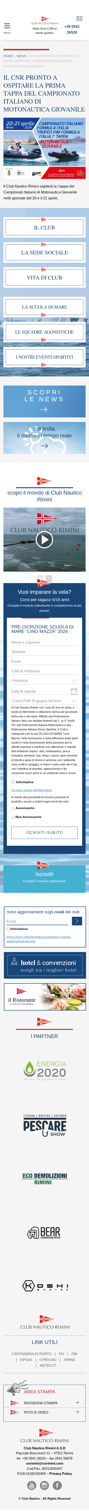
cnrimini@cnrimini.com (44, 1463)
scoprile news (44, 396)
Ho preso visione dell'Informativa (31, 790)
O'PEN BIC (48, 1360)
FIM (74, 1354)
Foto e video (36, 1412)
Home (8, 56)
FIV (61, 1354)
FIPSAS (26, 1360)
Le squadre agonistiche (44, 332)
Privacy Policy (60, 1473)
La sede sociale (44, 252)
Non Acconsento (29, 817)
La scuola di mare (44, 307)
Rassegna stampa (41, 1403)
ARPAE (69, 1360)
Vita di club (44, 277)
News (21, 56)
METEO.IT (48, 1365)
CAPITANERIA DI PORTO (32, 1354)
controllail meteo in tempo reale (44, 432)
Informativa (25, 782)
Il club (44, 227)
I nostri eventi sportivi (44, 357)
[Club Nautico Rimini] (44, 20)
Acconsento (25, 808)
